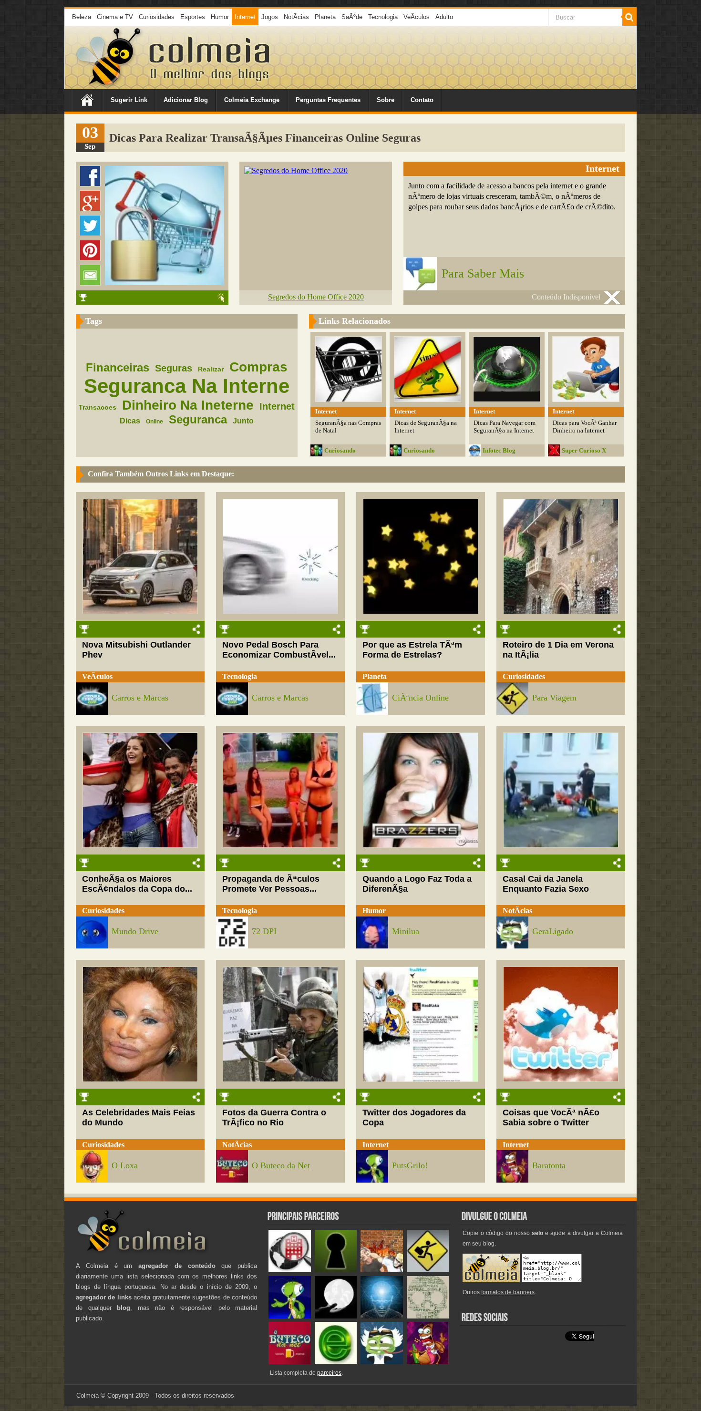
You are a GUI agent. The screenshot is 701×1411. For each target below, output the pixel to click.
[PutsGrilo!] (289, 1316)
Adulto (444, 17)
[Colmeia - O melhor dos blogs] (109, 86)
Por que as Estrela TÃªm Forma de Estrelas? (412, 649)
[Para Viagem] (428, 1270)
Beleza (81, 17)
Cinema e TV (115, 17)
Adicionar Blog (186, 99)
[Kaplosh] (382, 1270)
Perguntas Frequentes (328, 99)
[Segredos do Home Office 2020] (296, 170)
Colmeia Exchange (251, 99)
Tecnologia (383, 17)
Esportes (192, 17)
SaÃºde (351, 17)
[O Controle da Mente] (382, 1316)
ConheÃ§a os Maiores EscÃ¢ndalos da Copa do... (137, 884)
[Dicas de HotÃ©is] (289, 1270)
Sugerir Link (129, 99)
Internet (245, 17)
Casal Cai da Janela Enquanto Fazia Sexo (546, 884)
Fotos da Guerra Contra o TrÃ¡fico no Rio (274, 1117)
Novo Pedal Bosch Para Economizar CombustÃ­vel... (279, 649)
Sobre (385, 99)
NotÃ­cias (296, 17)
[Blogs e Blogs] (336, 1362)
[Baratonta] (428, 1362)
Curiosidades (157, 17)
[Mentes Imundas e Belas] (336, 1316)
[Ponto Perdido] (336, 1270)
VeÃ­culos (416, 17)
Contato (422, 99)
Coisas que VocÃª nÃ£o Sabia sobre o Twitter (551, 1117)
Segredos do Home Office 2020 (316, 297)
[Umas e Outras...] (428, 1316)
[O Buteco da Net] (289, 1362)
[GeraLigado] (382, 1362)
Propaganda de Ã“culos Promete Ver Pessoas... (271, 884)
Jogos (269, 17)
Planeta (325, 17)
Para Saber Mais (483, 273)
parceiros (329, 1373)
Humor (220, 17)
